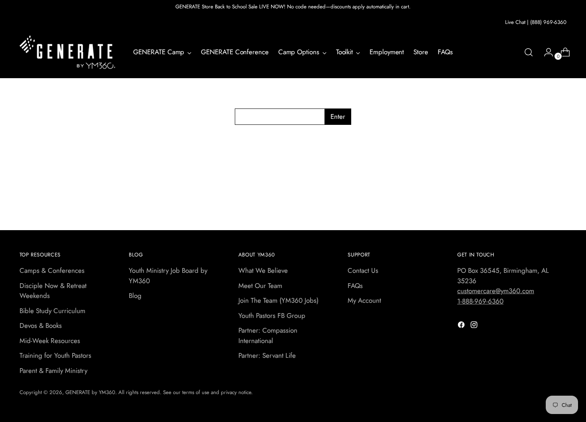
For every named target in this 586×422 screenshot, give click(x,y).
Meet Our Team (260, 285)
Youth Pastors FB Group (271, 315)
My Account (364, 300)
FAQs (355, 285)
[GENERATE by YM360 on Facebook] (462, 326)
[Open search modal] (529, 52)
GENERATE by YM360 (90, 392)
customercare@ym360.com (495, 291)
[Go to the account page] (545, 52)
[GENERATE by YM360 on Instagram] (475, 326)
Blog (135, 295)
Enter (337, 116)
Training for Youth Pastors (55, 355)
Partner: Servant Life (267, 355)
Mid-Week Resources (50, 340)
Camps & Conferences (52, 270)
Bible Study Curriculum (52, 311)
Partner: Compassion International (267, 335)
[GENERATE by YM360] (67, 52)
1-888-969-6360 (480, 301)
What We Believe (263, 270)
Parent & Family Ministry (53, 370)
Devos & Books (41, 325)
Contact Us (363, 270)
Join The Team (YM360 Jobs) (278, 300)
